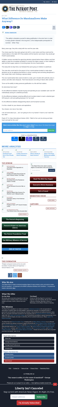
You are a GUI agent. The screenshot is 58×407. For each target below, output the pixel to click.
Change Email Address (11, 342)
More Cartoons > (51, 208)
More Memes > (51, 200)
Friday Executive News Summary (22, 154)
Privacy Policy (34, 368)
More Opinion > (23, 214)
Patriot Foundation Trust (17, 321)
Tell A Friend (43, 191)
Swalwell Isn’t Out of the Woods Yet (8, 155)
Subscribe (51, 130)
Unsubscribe (8, 348)
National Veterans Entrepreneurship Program (43, 326)
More (14, 288)
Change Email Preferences (12, 345)
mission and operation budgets (17, 315)
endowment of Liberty (34, 309)
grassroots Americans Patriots (43, 313)
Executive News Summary (43, 185)
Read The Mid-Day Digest (43, 179)
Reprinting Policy (44, 368)
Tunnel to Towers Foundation (23, 326)
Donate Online (9, 354)
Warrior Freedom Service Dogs (47, 325)
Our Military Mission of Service (15, 240)
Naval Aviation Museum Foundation (24, 329)
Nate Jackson (6, 152)
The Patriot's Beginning (15, 219)
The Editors (19, 152)
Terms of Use (24, 368)
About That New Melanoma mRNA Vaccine (49, 155)
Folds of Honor (7, 328)
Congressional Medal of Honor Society (13, 325)
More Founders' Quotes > (20, 270)
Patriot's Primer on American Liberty (15, 227)
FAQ (10, 368)
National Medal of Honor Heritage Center (45, 323)
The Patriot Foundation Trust (15, 234)
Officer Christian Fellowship (24, 328)
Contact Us (16, 368)
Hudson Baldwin (48, 152)
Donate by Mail (9, 357)
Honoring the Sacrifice (32, 325)
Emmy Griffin (33, 152)
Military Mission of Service (39, 321)
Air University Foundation (39, 328)
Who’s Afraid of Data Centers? (35, 154)
